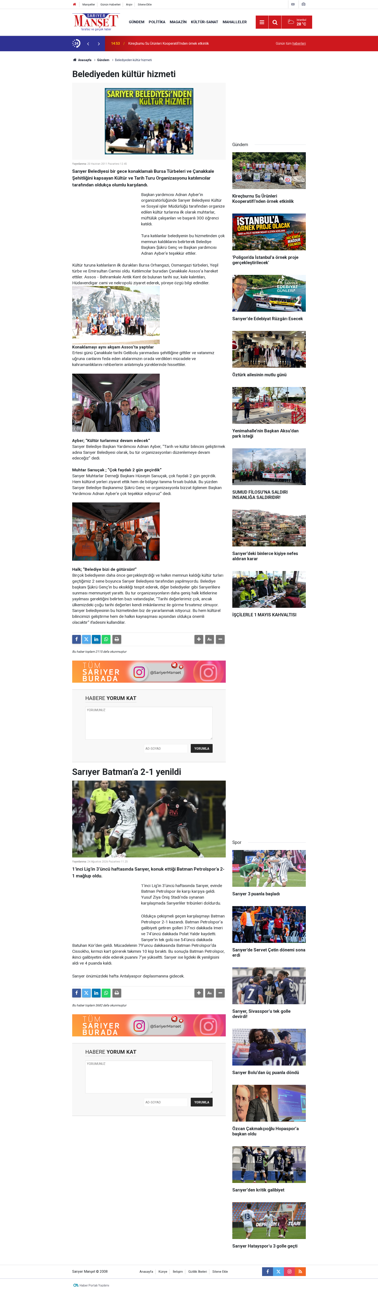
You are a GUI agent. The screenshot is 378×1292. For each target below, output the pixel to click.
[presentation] (87, 43)
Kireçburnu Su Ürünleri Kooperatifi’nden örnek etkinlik (168, 43)
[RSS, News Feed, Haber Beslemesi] (300, 1271)
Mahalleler (235, 22)
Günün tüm (291, 43)
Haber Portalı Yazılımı (94, 1285)
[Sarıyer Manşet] (96, 22)
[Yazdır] (116, 639)
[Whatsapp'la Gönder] (106, 639)
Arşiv (129, 4)
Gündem (136, 22)
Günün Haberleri (110, 4)
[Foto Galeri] (303, 4)
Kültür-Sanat (204, 22)
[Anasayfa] (74, 4)
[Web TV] (292, 4)
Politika (157, 22)
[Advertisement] (36, 117)
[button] (198, 639)
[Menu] (262, 22)
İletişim (178, 1272)
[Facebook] (76, 639)
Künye (163, 1272)
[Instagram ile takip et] (289, 1271)
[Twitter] (86, 639)
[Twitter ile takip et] (278, 1271)
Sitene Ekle (145, 4)
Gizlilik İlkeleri (197, 1272)
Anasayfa (84, 60)
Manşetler (88, 4)
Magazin (178, 22)
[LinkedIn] (96, 639)
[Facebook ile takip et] (267, 1271)
